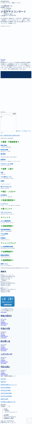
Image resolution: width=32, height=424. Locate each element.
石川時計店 (4, 195)
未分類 (2, 7)
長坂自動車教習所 (6, 229)
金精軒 (2, 181)
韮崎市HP (3, 381)
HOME (5, 409)
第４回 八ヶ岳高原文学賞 (10, 15)
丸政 (2, 172)
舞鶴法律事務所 (5, 255)
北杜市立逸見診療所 (6, 393)
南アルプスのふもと (6, 186)
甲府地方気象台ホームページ (9, 384)
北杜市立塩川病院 (6, 390)
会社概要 (6, 415)
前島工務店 (4, 145)
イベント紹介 (7, 9)
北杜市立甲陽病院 (6, 387)
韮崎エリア (7, 22)
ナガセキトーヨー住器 (7, 163)
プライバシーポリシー (10, 416)
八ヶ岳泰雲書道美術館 (7, 246)
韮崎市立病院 (4, 399)
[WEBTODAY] (5, 1)
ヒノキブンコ (4, 203)
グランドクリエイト (6, 212)
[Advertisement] (16, 43)
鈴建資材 (3, 159)
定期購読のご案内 (8, 14)
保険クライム (4, 263)
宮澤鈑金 (3, 238)
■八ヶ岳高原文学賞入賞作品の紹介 (10, 135)
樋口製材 (3, 154)
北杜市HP (3, 379)
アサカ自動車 (4, 233)
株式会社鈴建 (4, 149)
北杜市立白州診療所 (6, 396)
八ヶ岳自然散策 (7, 8)
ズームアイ (6, 7)
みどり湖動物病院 (6, 221)
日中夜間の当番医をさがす (8, 402)
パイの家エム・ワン (6, 176)
